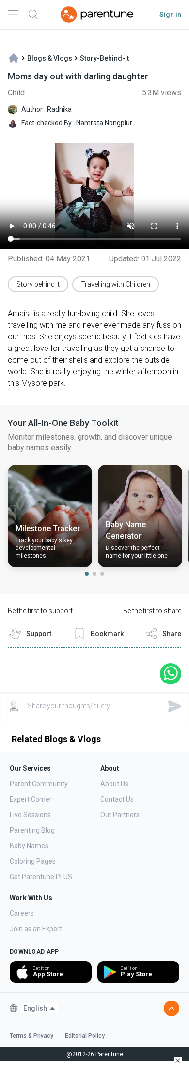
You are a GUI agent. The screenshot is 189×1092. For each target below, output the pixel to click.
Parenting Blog (32, 830)
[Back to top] (171, 1008)
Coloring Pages (33, 861)
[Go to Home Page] (97, 14)
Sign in (170, 14)
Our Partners (120, 815)
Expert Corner (31, 799)
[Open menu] (13, 15)
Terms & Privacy (31, 1035)
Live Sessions (30, 815)
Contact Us (117, 799)
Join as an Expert (36, 929)
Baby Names (29, 845)
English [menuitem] (35, 1008)
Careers (22, 913)
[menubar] (39, 1008)
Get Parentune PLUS (41, 876)
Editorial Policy (85, 1035)
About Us (114, 784)
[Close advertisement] (178, 1060)
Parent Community (39, 784)
